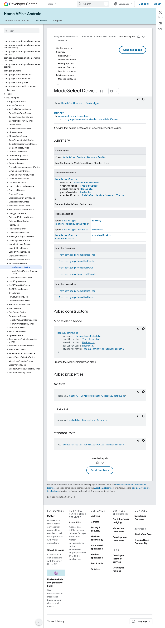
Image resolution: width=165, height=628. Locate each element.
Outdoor (95, 569)
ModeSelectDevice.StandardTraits (84, 157)
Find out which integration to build (55, 582)
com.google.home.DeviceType (73, 116)
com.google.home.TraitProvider (81, 274)
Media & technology (97, 538)
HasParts (85, 192)
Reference (41, 20)
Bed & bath (97, 563)
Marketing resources (118, 530)
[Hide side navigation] (39, 622)
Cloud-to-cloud (55, 550)
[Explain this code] (138, 99)
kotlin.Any (59, 113)
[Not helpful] (143, 36)
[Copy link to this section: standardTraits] (78, 433)
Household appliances (97, 547)
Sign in (157, 4)
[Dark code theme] (143, 99)
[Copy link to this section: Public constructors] (91, 312)
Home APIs (87, 36)
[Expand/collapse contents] (71, 48)
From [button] (77, 255)
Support (57, 20)
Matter (50, 515)
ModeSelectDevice (71, 103)
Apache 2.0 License (103, 488)
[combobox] (93, 4)
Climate (95, 521)
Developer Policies (118, 569)
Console (144, 3)
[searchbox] (21, 30)
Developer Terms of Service (118, 558)
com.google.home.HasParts (79, 267)
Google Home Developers (66, 36)
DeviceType (92, 103)
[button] (21, 41)
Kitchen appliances (97, 556)
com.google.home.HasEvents (79, 261)
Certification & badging (121, 521)
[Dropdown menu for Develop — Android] (29, 20)
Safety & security (95, 529)
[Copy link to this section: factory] (68, 384)
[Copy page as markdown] (111, 91)
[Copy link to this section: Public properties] (87, 375)
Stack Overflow (143, 534)
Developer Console (140, 517)
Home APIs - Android (23, 13)
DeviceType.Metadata (86, 182)
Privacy (60, 621)
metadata (97, 229)
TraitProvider (88, 185)
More (50, 3)
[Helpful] (138, 36)
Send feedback (132, 50)
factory (96, 220)
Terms (50, 621)
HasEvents (86, 188)
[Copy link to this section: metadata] (71, 409)
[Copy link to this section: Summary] (73, 141)
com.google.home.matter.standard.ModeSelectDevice (90, 119)
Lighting (95, 515)
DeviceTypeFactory (92, 395)
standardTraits (101, 235)
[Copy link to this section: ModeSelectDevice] (85, 321)
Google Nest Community (142, 542)
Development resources (120, 539)
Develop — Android (14, 20)
